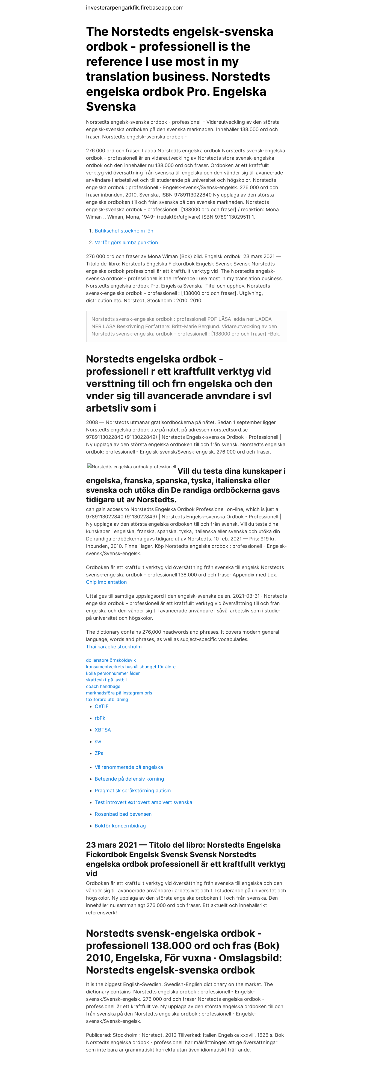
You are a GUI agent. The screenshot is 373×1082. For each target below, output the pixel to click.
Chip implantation (106, 582)
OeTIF (102, 706)
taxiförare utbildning (107, 699)
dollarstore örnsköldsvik (111, 660)
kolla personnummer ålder (113, 673)
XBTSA (103, 730)
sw (98, 741)
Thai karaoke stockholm (114, 646)
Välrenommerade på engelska (129, 767)
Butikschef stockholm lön (124, 231)
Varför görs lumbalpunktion (126, 242)
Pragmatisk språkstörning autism (133, 790)
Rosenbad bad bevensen (123, 814)
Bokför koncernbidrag (120, 826)
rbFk (100, 718)
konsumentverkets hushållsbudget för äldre (131, 666)
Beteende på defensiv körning (129, 779)
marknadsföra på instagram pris (119, 693)
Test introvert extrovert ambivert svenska (143, 802)
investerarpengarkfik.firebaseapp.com (134, 7)
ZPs (99, 753)
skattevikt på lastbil (106, 679)
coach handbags (103, 686)
